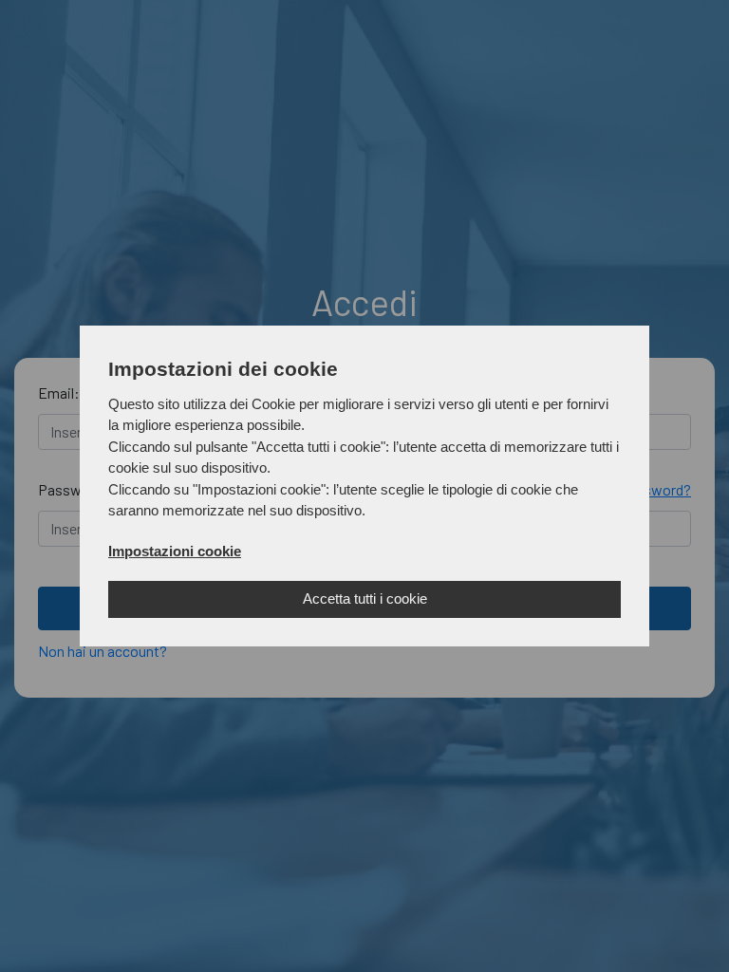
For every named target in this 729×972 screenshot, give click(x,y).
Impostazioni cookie (174, 551)
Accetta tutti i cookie (365, 598)
